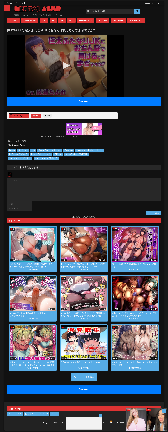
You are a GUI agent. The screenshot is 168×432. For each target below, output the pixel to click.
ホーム (14, 20)
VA (53, 20)
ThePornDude (119, 423)
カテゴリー (102, 20)
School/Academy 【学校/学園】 (77, 154)
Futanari (12, 150)
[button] (65, 65)
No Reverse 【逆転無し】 (18, 154)
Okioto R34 (44, 414)
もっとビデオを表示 (84, 377)
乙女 (44, 20)
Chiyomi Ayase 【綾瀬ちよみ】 (50, 150)
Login (147, 3)
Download (84, 101)
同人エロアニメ (31, 414)
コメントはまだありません (27, 167)
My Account (84, 20)
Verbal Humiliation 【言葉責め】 (46, 158)
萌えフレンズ (135, 20)
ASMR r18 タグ (30, 20)
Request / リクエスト (16, 3)
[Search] (137, 11)
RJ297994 (58, 154)
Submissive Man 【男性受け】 (20, 158)
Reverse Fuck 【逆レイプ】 (41, 154)
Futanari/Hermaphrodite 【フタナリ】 (89, 150)
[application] (65, 66)
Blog (45, 423)
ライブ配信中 (118, 20)
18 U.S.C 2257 (58, 423)
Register (157, 3)
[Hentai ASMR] (37, 9)
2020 (33, 150)
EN (62, 20)
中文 (71, 20)
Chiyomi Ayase (18, 145)
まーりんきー (23, 150)
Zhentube (54, 414)
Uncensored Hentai (15, 414)
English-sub (69, 150)
